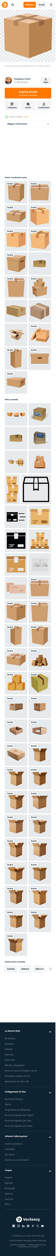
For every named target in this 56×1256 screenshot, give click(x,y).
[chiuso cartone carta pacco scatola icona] (16, 926)
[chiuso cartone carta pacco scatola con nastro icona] (35, 725)
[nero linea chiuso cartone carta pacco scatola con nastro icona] (20, 756)
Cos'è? (26, 117)
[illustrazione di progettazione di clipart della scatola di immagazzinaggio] (16, 261)
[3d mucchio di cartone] (16, 1116)
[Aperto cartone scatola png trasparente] (16, 697)
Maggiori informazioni (17, 121)
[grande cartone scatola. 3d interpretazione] (16, 356)
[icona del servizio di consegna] (16, 451)
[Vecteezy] (5, 5)
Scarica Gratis (28, 93)
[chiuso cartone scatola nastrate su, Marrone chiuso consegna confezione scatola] (16, 428)
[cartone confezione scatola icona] (16, 1140)
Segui (45, 82)
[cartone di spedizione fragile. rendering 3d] (16, 602)
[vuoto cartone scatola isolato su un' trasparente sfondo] (16, 1164)
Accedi (42, 4)
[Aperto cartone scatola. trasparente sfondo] (16, 475)
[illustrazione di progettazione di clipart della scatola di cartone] (16, 190)
